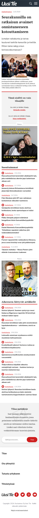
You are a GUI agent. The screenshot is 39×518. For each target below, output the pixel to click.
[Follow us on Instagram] (29, 494)
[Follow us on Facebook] (16, 494)
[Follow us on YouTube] (35, 494)
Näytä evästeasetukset (19, 510)
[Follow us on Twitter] (22, 494)
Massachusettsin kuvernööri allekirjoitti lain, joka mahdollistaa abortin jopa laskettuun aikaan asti (19, 178)
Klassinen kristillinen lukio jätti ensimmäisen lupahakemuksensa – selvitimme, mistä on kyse (19, 325)
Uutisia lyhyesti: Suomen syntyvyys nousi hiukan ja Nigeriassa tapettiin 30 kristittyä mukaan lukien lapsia (18, 313)
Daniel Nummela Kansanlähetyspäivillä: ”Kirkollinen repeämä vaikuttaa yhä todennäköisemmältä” (17, 230)
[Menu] (35, 3)
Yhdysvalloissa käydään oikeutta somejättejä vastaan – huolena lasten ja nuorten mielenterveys (18, 367)
